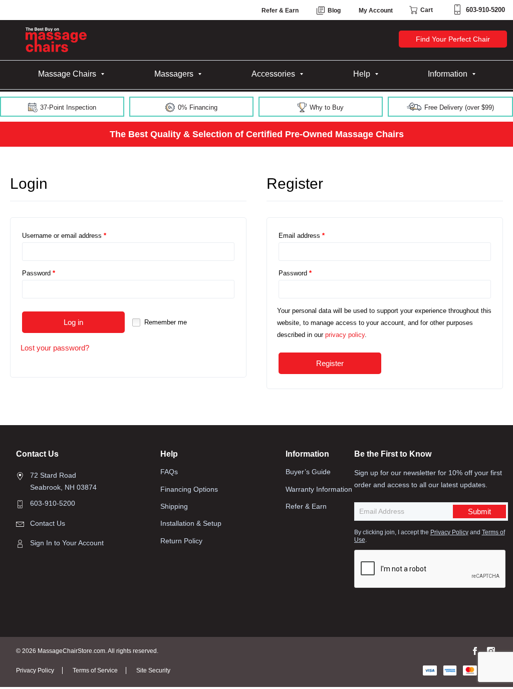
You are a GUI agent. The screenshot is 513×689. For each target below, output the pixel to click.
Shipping (174, 506)
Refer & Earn (280, 10)
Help (361, 74)
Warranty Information (319, 489)
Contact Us (47, 523)
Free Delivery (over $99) (458, 107)
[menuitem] (71, 74)
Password (38, 273)
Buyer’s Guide (308, 472)
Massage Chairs (67, 74)
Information (447, 74)
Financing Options (189, 489)
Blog (333, 10)
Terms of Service (95, 670)
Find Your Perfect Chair (453, 39)
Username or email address (64, 235)
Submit (479, 511)
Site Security (153, 670)
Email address (302, 235)
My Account (376, 10)
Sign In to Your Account (67, 543)
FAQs (169, 472)
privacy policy (345, 334)
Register (330, 363)
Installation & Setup (190, 523)
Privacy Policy (449, 532)
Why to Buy (326, 107)
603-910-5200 (485, 10)
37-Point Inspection (67, 107)
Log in (73, 322)
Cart (426, 10)
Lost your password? (55, 347)
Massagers (173, 74)
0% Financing (196, 107)
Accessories (273, 74)
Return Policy (181, 541)
